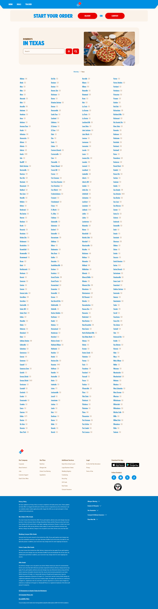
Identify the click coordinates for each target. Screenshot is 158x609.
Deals (19, 4)
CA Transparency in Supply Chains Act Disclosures (33, 591)
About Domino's (23, 468)
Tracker (28, 4)
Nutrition (42, 464)
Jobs (20, 471)
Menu (11, 4)
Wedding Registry (66, 471)
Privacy (88, 468)
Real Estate (65, 486)
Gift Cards (64, 482)
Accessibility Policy (24, 599)
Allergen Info (43, 468)
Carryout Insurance (67, 489)
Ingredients (43, 475)
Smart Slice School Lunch (68, 464)
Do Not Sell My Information (93, 464)
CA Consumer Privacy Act (26, 595)
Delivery (87, 16)
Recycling (64, 478)
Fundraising (65, 475)
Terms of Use (89, 471)
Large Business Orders (68, 468)
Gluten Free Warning (45, 471)
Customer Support (23, 475)
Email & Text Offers (23, 478)
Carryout (115, 16)
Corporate (21, 464)
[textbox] (44, 603)
